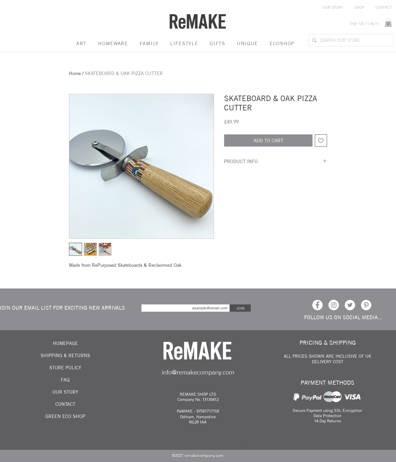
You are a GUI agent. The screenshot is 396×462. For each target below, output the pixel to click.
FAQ (65, 380)
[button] (388, 22)
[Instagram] (333, 305)
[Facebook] (317, 305)
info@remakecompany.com (198, 372)
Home (75, 73)
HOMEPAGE (65, 343)
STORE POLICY (65, 367)
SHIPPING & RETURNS (65, 355)
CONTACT (65, 404)
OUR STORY (65, 392)
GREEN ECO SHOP (65, 416)
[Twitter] (350, 305)
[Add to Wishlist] (321, 140)
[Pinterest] (366, 305)
